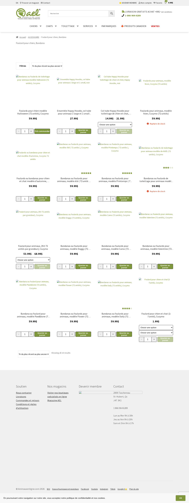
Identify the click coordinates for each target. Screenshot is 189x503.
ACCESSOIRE (33, 37)
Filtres (22, 65)
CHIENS (34, 26)
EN (17, 2)
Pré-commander (42, 131)
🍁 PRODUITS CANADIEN (133, 26)
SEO (48, 489)
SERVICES (88, 26)
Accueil (22, 37)
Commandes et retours (27, 400)
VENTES (155, 26)
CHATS (49, 26)
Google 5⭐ (122, 489)
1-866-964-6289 (133, 15)
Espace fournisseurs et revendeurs (65, 489)
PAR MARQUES (108, 26)
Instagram (104, 489)
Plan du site (134, 489)
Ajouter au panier (83, 131)
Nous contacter (24, 392)
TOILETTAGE (68, 26)
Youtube (94, 489)
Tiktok (112, 489)
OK (180, 498)
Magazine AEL (54, 400)
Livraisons (21, 396)
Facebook (85, 489)
